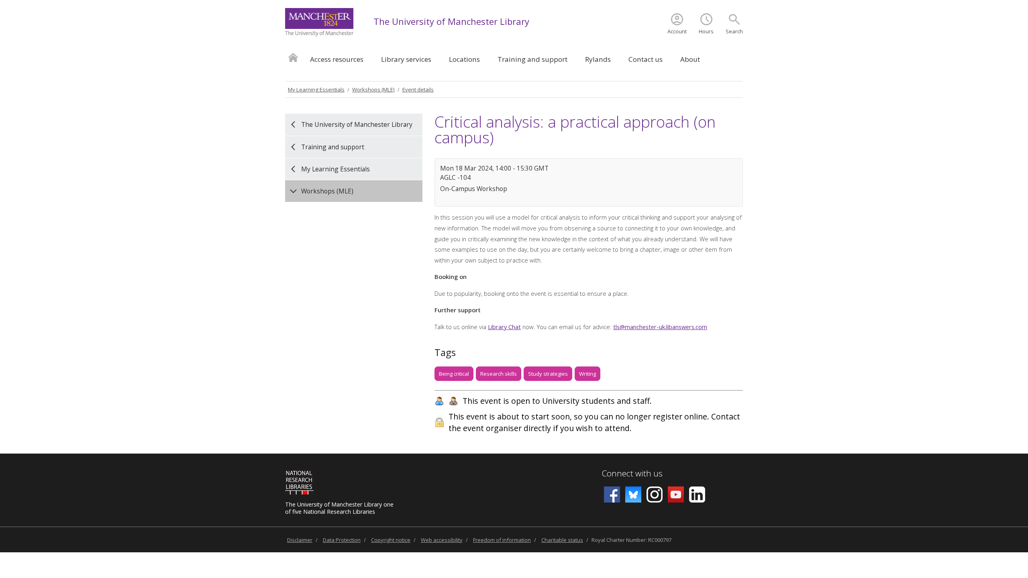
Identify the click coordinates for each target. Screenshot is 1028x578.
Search (734, 31)
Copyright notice (390, 539)
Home (293, 57)
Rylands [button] (598, 59)
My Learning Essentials (316, 89)
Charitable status (562, 539)
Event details (418, 89)
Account (677, 31)
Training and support (332, 146)
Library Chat (504, 327)
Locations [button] (464, 59)
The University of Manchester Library (451, 21)
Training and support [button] (532, 59)
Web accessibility (442, 539)
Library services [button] (406, 59)
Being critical (454, 373)
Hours (706, 31)
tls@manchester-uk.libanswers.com (660, 327)
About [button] (690, 59)
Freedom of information (502, 539)
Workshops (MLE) (373, 89)
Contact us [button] (645, 59)
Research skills (498, 373)
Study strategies (548, 373)
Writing (587, 373)
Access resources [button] (336, 59)
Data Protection (342, 539)
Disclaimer (299, 539)
